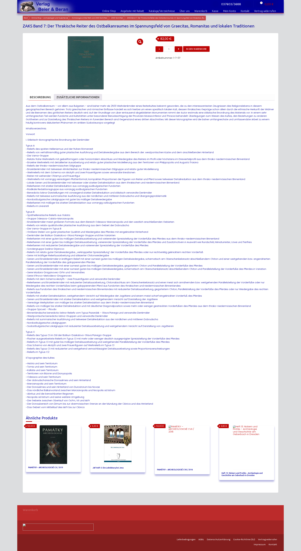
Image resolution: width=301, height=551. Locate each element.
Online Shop (109, 11)
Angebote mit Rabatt (132, 11)
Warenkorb (200, 11)
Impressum (260, 544)
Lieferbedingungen (186, 539)
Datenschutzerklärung (218, 539)
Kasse (215, 11)
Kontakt (245, 11)
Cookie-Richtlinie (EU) (244, 539)
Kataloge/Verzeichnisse (162, 11)
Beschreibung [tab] (40, 97)
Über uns (185, 11)
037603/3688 (231, 4)
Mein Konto (229, 11)
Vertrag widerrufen (265, 11)
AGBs (201, 539)
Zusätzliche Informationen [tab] (77, 97)
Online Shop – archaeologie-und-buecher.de (50, 18)
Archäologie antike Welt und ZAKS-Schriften (89, 18)
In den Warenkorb (196, 49)
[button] (140, 42)
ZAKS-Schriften (117, 18)
